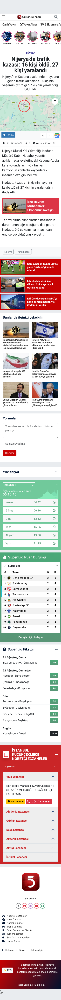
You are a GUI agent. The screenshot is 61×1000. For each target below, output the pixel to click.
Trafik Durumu (14, 926)
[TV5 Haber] (29, 17)
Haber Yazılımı (24, 984)
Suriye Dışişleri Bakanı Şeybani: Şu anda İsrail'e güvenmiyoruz (15, 402)
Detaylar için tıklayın (30, 637)
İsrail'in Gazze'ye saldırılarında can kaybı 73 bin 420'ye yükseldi (44, 374)
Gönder (9, 453)
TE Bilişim (39, 984)
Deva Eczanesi (15, 829)
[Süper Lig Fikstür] (56, 649)
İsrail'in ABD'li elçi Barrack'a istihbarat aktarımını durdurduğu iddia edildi (43, 344)
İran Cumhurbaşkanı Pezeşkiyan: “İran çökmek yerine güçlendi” (44, 402)
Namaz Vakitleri (15, 923)
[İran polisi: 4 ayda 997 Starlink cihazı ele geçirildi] (16, 361)
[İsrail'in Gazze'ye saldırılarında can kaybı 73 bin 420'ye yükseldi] (45, 361)
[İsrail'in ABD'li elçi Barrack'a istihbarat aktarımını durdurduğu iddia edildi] (45, 329)
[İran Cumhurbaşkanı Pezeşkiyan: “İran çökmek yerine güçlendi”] (45, 389)
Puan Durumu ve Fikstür (19, 930)
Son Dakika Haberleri (18, 937)
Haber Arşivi (13, 941)
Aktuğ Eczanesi (16, 848)
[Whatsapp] (42, 906)
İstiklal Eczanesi (16, 857)
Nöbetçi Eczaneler (17, 915)
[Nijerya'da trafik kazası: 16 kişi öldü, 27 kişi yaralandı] (30, 113)
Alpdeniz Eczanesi (18, 811)
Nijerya (8, 251)
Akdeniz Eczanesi (17, 838)
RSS (9, 970)
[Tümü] (56, 472)
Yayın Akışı (30, 24)
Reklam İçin (37, 950)
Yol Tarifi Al (17, 801)
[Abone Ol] (57, 135)
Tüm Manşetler (15, 933)
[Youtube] (36, 906)
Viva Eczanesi (15, 776)
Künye (22, 950)
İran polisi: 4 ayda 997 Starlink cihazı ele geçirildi (14, 374)
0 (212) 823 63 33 (40, 801)
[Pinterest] (24, 906)
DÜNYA (30, 52)
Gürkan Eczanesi (16, 820)
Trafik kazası (23, 251)
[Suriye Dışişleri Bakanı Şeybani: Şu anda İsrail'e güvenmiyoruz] (16, 389)
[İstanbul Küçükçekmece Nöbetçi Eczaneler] (56, 754)
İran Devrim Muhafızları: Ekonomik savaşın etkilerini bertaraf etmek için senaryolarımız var (15, 344)
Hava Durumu (14, 919)
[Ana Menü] (3, 16)
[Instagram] (30, 906)
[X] (18, 906)
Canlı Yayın (9, 24)
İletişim (9, 950)
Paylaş (10, 135)
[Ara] (56, 17)
